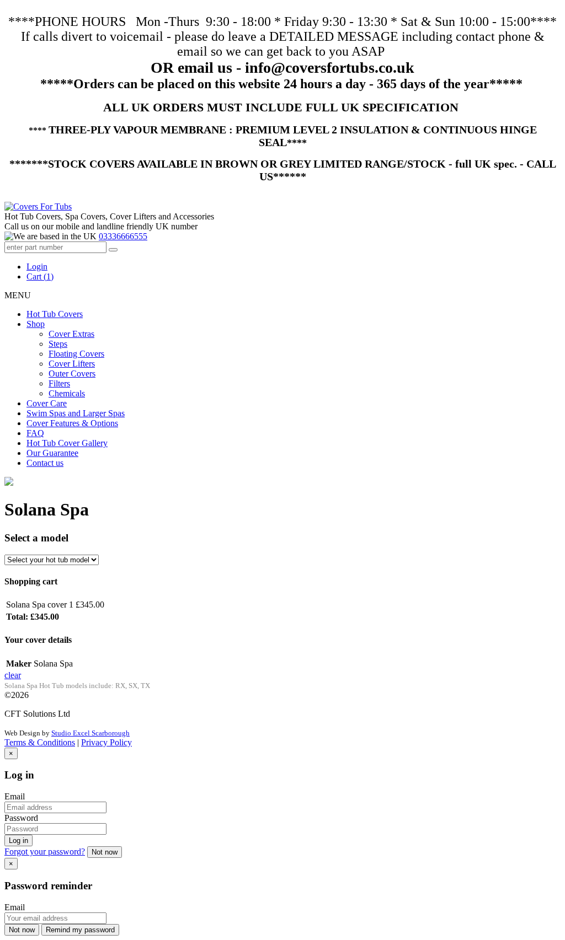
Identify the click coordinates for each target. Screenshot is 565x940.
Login (36, 266)
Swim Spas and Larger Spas (75, 413)
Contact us (44, 463)
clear (12, 675)
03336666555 (123, 236)
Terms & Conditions (39, 742)
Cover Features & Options (72, 423)
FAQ (35, 433)
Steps (58, 343)
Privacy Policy (106, 742)
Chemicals (67, 393)
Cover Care (46, 403)
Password (21, 818)
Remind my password (80, 930)
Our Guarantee (52, 453)
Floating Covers (76, 353)
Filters (59, 383)
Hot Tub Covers (54, 314)
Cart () (40, 276)
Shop (35, 324)
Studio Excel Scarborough (90, 733)
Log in (18, 840)
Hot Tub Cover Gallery (67, 443)
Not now (105, 852)
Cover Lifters (72, 363)
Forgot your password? (44, 851)
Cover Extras (71, 334)
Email (14, 796)
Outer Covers (72, 373)
